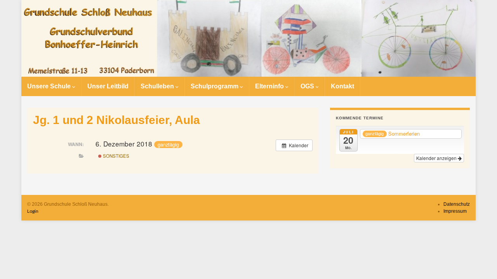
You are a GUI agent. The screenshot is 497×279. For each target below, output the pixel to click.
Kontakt (342, 86)
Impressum (455, 211)
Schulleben (158, 86)
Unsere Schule (49, 86)
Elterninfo (270, 86)
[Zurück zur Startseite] (248, 38)
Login (32, 211)
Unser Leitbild (108, 86)
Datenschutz (456, 204)
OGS (308, 86)
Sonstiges (115, 156)
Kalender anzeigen (437, 158)
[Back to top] (479, 261)
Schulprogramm (215, 86)
